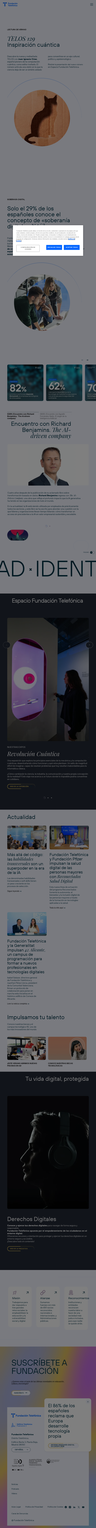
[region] (48, 240)
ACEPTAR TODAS (72, 247)
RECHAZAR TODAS (54, 247)
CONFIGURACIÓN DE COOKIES (28, 248)
